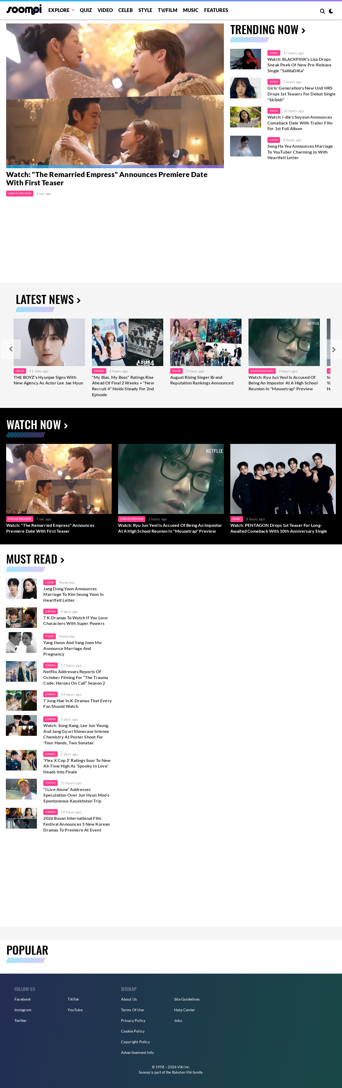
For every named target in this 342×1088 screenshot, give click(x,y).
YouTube (75, 1009)
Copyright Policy (135, 1041)
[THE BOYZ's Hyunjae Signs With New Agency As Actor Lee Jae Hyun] (49, 342)
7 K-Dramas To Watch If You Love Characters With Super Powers (75, 620)
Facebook (22, 999)
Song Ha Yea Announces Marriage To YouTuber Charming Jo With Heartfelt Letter (300, 151)
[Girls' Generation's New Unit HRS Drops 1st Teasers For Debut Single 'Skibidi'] (245, 88)
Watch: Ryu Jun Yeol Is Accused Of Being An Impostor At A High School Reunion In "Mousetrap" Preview (283, 383)
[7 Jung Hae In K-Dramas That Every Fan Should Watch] (21, 700)
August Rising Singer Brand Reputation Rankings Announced (202, 380)
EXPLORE (58, 10)
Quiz (86, 10)
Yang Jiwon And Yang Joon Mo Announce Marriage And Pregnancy (72, 648)
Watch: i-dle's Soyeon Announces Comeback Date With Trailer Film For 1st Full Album (299, 122)
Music (191, 10)
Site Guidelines (187, 999)
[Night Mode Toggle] (331, 12)
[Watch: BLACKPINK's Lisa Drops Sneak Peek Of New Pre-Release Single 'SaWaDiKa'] (245, 59)
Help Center (184, 1009)
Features (216, 10)
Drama (99, 370)
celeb (49, 582)
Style (145, 10)
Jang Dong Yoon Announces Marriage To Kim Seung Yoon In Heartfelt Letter (73, 594)
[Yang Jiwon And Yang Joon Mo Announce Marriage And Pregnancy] (21, 642)
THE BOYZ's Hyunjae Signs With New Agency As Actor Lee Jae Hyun (48, 380)
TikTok (73, 999)
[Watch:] (115, 95)
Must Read (31, 558)
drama (50, 611)
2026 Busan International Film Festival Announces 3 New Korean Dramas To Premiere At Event (76, 824)
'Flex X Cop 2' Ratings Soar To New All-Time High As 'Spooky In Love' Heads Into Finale (77, 766)
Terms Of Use (132, 1009)
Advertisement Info (137, 1052)
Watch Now (33, 424)
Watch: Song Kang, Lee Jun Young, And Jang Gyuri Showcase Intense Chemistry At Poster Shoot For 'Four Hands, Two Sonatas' (76, 734)
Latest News (45, 298)
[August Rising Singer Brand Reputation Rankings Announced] (206, 342)
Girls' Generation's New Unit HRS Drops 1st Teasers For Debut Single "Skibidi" (301, 93)
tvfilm (50, 782)
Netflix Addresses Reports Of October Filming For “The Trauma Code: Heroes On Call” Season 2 (75, 677)
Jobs (178, 1020)
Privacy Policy (133, 1020)
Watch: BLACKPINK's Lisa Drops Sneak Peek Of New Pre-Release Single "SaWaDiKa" (299, 65)
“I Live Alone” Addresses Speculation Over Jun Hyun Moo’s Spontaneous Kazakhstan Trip (76, 795)
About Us (129, 999)
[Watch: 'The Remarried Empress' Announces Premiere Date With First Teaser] (59, 479)
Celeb (125, 10)
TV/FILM (167, 10)
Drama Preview (19, 193)
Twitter (20, 1020)
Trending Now (264, 29)
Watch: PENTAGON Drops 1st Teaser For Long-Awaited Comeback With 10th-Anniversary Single (278, 528)
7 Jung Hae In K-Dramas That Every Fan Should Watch (77, 703)
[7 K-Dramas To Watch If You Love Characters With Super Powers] (21, 617)
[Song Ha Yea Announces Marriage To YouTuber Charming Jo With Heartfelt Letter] (245, 146)
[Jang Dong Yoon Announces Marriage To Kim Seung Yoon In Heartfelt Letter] (21, 588)
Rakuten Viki (182, 1072)
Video (105, 10)
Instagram (23, 1009)
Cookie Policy (133, 1031)
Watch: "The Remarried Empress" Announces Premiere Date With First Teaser (107, 178)
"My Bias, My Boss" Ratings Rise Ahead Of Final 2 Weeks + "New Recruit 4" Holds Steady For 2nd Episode (123, 386)
